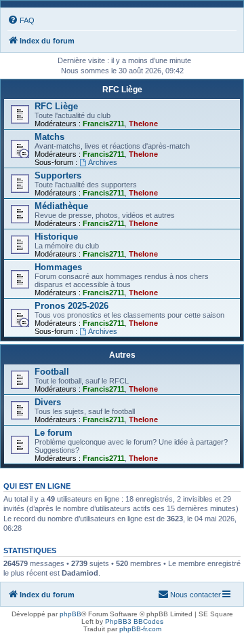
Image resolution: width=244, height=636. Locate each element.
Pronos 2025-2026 (71, 306)
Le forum (54, 433)
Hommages (58, 267)
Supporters (58, 175)
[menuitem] (21, 20)
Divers (48, 402)
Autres (122, 355)
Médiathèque (61, 206)
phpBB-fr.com (140, 629)
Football (52, 372)
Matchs (49, 137)
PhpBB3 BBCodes (134, 621)
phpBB (70, 614)
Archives (102, 162)
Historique (56, 236)
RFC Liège (122, 89)
